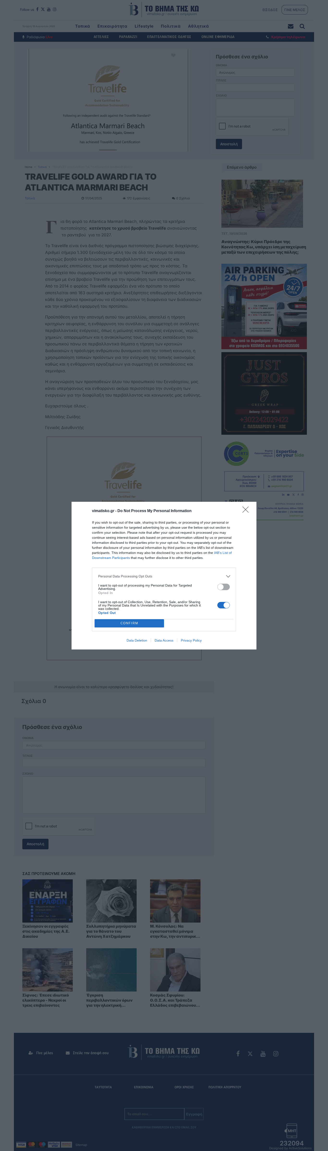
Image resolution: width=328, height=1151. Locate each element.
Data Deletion (137, 640)
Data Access (164, 640)
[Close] (247, 511)
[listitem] (164, 576)
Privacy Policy (191, 640)
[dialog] (164, 575)
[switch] (223, 587)
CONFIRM (129, 623)
